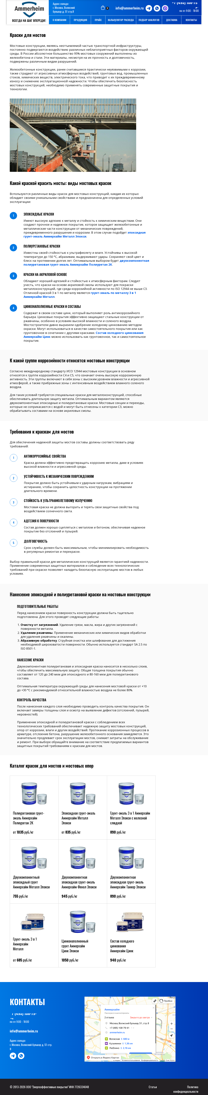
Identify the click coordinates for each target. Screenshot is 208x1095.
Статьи (153, 1087)
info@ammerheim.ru (130, 8)
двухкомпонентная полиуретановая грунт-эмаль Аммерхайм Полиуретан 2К (86, 262)
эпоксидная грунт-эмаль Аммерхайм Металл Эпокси (85, 234)
